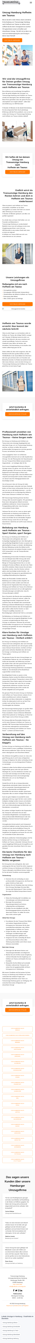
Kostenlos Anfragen (17, 172)
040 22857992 (17, 1284)
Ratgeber (26, 1305)
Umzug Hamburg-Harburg (11, 1338)
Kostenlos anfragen (12, 40)
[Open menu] (31, 3)
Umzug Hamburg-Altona (10, 1322)
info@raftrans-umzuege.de (17, 1286)
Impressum (9, 1305)
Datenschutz (18, 1305)
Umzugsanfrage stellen (17, 414)
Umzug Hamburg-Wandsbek (11, 1334)
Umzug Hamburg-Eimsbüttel (11, 1326)
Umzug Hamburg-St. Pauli (10, 1330)
